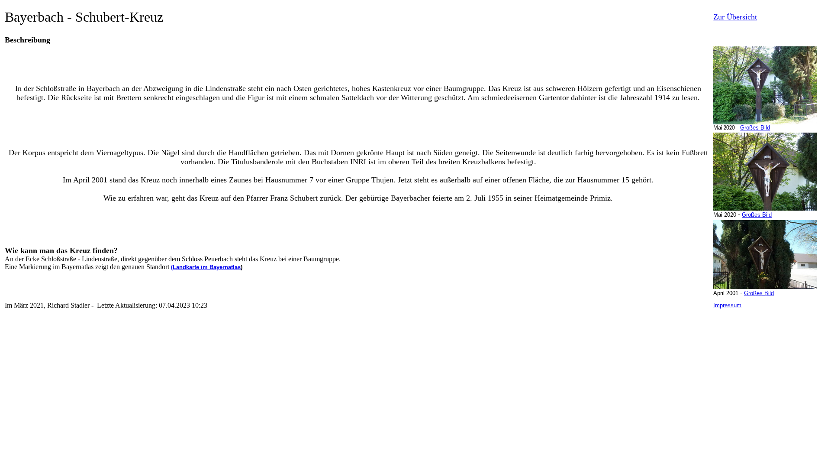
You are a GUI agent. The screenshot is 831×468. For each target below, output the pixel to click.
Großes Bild (755, 127)
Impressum (727, 305)
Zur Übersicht (735, 17)
